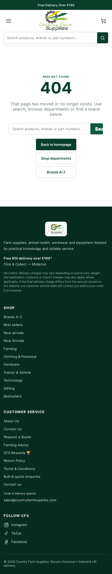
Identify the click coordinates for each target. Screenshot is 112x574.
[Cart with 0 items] (103, 21)
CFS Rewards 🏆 (17, 453)
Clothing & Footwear (20, 356)
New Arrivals (14, 341)
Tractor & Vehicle (17, 372)
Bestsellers (13, 396)
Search (99, 129)
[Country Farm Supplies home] (56, 21)
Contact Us (13, 429)
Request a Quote (17, 437)
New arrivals (14, 333)
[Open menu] (9, 21)
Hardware (12, 364)
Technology (13, 380)
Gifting (9, 388)
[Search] (102, 37)
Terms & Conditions (19, 469)
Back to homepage (56, 144)
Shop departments (56, 158)
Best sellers (13, 325)
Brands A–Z (56, 172)
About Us (11, 421)
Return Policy (14, 460)
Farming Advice (16, 445)
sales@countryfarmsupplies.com (30, 500)
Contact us (12, 484)
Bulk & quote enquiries (22, 476)
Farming (10, 349)
